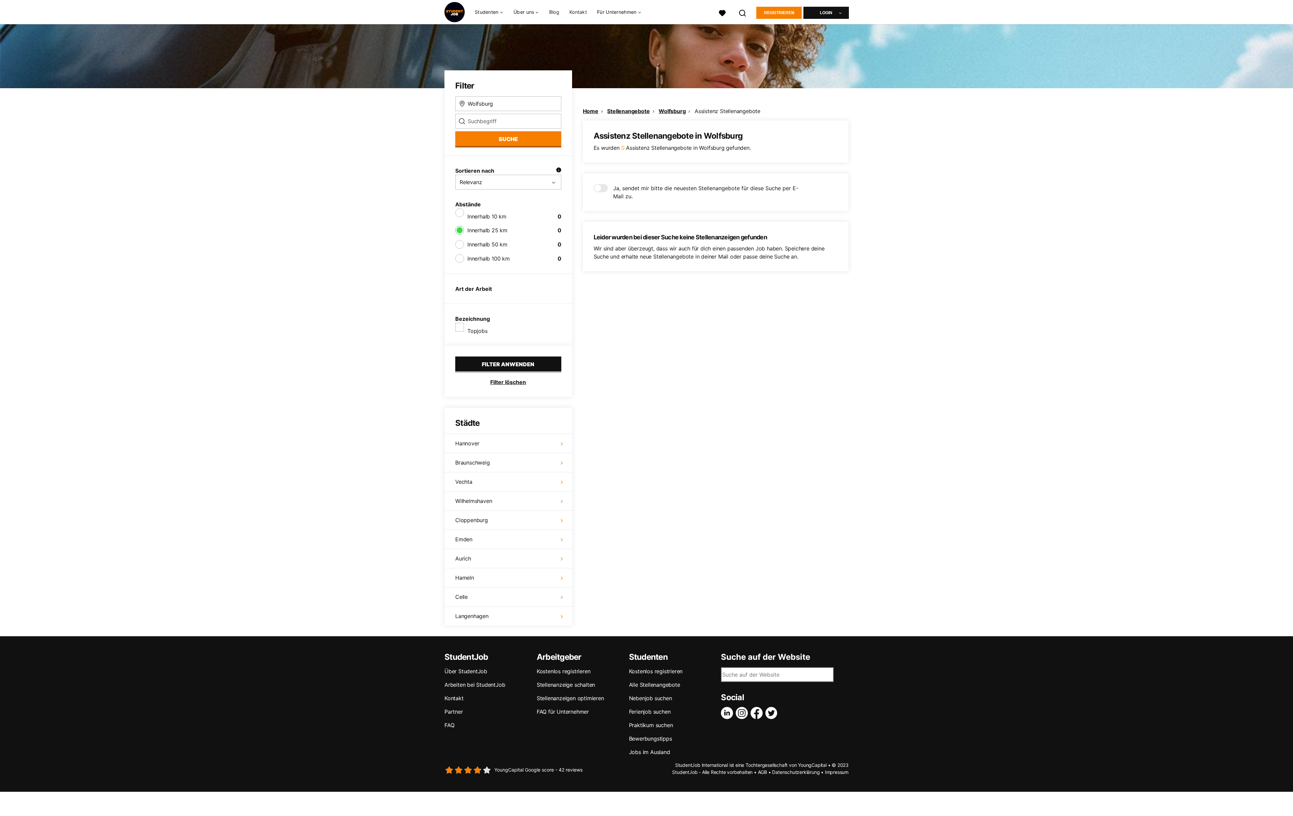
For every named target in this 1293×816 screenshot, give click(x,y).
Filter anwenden (508, 364)
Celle (461, 596)
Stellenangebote (628, 111)
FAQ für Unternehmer (563, 711)
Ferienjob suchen (650, 711)
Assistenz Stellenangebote (727, 111)
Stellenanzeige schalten (566, 684)
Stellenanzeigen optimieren (570, 698)
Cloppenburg (471, 520)
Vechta (463, 481)
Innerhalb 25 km (487, 230)
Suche (508, 139)
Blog (554, 12)
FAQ (449, 725)
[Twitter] (772, 713)
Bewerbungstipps (650, 738)
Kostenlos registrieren (564, 671)
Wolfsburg (672, 111)
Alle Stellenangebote (654, 684)
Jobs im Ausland (649, 752)
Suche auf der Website (765, 657)
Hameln (464, 577)
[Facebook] (758, 713)
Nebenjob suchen (650, 698)
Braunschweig (472, 462)
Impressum (837, 772)
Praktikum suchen (651, 725)
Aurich (463, 558)
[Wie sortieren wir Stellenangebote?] (558, 171)
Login (826, 12)
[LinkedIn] (728, 713)
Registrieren (779, 12)
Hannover (467, 443)
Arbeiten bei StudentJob (474, 684)
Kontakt (578, 12)
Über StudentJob (465, 671)
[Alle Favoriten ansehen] (722, 12)
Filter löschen (508, 382)
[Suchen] (743, 12)
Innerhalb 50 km (487, 244)
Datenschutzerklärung (796, 772)
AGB (762, 772)
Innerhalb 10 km (486, 216)
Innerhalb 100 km (488, 258)
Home (590, 111)
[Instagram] (743, 713)
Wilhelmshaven (473, 501)
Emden (463, 539)
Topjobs (477, 331)
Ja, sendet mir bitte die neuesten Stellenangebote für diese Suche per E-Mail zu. (705, 192)
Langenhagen (472, 616)
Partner (453, 711)
